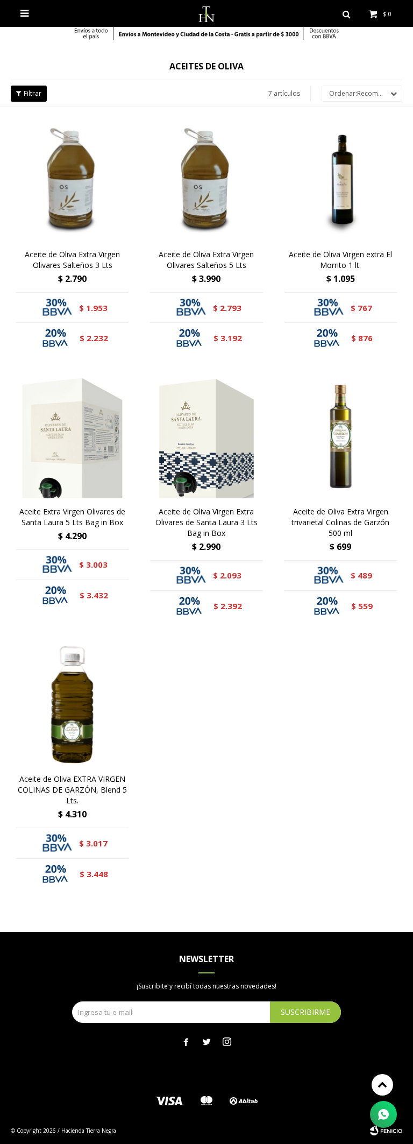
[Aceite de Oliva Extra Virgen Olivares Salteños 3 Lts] (72, 179)
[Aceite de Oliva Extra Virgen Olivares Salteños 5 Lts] (206, 179)
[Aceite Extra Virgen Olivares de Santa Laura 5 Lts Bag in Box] (72, 436)
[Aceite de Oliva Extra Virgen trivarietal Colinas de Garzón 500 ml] (340, 436)
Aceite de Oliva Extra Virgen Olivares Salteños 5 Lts (206, 259)
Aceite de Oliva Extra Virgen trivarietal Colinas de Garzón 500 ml (340, 522)
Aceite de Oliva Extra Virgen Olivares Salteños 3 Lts (72, 259)
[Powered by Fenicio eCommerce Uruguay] (386, 1130)
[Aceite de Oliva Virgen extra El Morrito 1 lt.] (340, 179)
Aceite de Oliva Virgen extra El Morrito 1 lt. (340, 259)
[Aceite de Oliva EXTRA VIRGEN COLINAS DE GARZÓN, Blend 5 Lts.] (72, 704)
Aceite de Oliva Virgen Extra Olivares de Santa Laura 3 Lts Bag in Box (206, 522)
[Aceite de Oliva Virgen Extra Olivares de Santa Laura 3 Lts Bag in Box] (206, 436)
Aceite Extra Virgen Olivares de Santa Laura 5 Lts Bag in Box (72, 516)
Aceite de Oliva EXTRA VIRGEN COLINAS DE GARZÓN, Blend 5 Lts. (72, 790)
